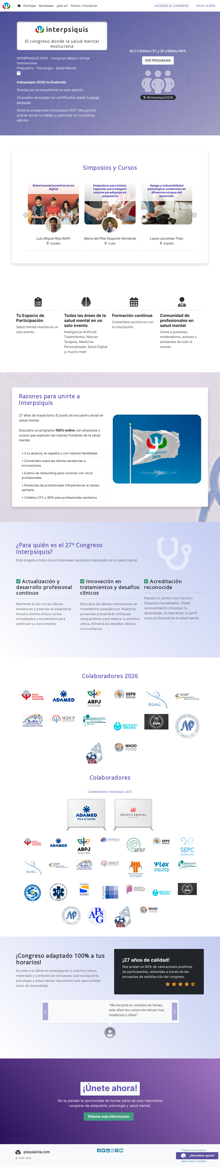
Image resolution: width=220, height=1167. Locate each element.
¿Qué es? (62, 5)
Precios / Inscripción (84, 5)
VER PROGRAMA (158, 60)
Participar (29, 5)
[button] (26, 215)
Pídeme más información (108, 1116)
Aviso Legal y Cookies (194, 1161)
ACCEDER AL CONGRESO (172, 5)
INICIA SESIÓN (205, 5)
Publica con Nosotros (194, 1150)
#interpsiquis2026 (159, 97)
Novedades (46, 5)
